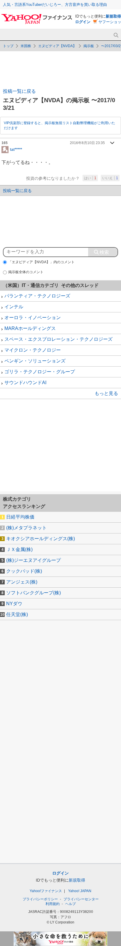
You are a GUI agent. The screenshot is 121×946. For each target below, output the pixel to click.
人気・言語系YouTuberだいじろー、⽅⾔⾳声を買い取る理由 (55, 4)
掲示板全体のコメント (25, 272)
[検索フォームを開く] (116, 35)
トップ (8, 46)
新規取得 (113, 16)
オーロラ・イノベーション (32, 317)
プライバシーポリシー (40, 899)
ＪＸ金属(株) (19, 549)
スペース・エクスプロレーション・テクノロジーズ (58, 339)
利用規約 (53, 904)
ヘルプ (70, 904)
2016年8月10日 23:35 (87, 143)
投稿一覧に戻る (19, 91)
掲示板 (88, 46)
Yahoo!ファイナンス (46, 891)
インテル (13, 306)
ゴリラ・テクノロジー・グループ (39, 371)
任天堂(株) (17, 614)
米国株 (26, 46)
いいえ (110, 178)
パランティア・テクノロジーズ (37, 295)
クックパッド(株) (24, 571)
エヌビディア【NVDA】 (57, 46)
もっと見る (106, 393)
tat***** (16, 149)
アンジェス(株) (21, 581)
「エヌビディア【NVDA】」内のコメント (41, 262)
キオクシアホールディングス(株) (40, 538)
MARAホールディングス (30, 328)
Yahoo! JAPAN (79, 891)
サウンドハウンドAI (25, 382)
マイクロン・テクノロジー (32, 350)
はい (90, 178)
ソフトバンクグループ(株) (33, 592)
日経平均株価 (20, 516)
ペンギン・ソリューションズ (34, 360)
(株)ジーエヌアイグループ (33, 560)
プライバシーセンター (81, 899)
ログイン (82, 22)
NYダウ (14, 603)
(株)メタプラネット (26, 527)
